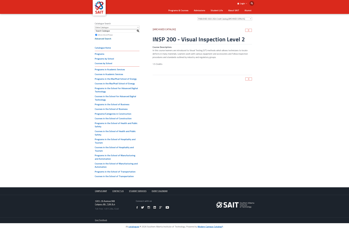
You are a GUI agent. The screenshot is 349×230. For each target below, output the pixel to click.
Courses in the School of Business (111, 109)
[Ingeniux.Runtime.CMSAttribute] (235, 204)
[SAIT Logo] (99, 14)
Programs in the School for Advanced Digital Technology (116, 90)
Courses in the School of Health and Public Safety (115, 133)
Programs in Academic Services (110, 69)
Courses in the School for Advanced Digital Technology (115, 98)
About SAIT (233, 10)
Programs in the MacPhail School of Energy (116, 78)
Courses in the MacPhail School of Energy (115, 83)
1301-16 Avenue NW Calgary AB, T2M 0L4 (105, 202)
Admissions (199, 10)
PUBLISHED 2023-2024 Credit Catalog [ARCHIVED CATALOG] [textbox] (221, 18)
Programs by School (104, 58)
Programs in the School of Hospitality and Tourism (115, 141)
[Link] (137, 207)
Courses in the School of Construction (113, 118)
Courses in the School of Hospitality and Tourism (114, 149)
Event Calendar (160, 191)
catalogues (133, 226)
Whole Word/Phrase (105, 34)
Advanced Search (103, 38)
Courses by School (103, 63)
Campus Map (101, 191)
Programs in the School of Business (112, 104)
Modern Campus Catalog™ (210, 226)
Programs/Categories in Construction (113, 113)
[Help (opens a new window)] (250, 30)
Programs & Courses (178, 10)
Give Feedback (101, 220)
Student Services (137, 191)
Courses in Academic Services (109, 74)
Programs (99, 54)
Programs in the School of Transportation (115, 171)
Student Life (217, 10)
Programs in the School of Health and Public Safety (116, 125)
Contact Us (118, 191)
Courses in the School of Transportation (114, 176)
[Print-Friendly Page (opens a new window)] (246, 30)
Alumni (248, 10)
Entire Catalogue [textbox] (102, 27)
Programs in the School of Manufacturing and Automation (115, 157)
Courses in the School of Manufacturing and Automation (116, 165)
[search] (251, 3)
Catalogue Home (103, 47)
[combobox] (225, 18)
